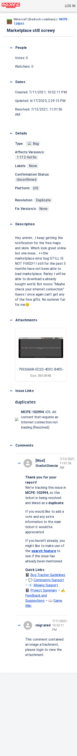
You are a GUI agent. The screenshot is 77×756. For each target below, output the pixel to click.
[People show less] (11, 47)
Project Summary (43, 590)
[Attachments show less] (11, 320)
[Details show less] (11, 133)
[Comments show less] (11, 445)
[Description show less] (11, 224)
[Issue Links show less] (11, 391)
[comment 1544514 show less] (19, 625)
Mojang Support (46, 585)
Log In (70, 6)
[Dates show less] (11, 82)
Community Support (49, 580)
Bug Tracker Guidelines (47, 575)
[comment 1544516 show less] (19, 463)
